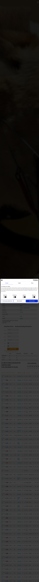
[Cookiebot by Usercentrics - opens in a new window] (34, 280)
